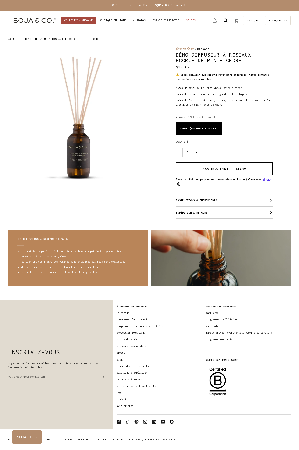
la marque (123, 312)
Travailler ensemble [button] (221, 306)
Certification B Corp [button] (222, 359)
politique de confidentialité (136, 386)
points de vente (127, 339)
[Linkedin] (154, 422)
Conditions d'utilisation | (54, 439)
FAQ (119, 392)
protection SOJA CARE (131, 332)
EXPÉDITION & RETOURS (191, 212)
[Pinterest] (136, 422)
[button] (113, 21)
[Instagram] (145, 422)
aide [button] (120, 359)
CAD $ (251, 20)
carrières (212, 312)
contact (121, 399)
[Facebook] (119, 422)
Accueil (13, 38)
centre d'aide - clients (133, 366)
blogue (121, 352)
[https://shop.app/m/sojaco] (172, 422)
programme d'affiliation (222, 319)
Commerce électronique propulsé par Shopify (146, 439)
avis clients (125, 405)
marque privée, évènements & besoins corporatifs (239, 332)
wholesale (212, 326)
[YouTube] (163, 422)
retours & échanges (129, 379)
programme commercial (220, 339)
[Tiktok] (127, 422)
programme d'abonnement (132, 319)
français (276, 20)
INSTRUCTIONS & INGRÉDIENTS (196, 200)
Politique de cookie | (94, 439)
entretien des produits (132, 346)
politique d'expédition (132, 372)
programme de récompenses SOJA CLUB (140, 326)
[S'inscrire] (98, 376)
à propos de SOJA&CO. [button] (132, 306)
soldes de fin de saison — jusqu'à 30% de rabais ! (149, 5)
